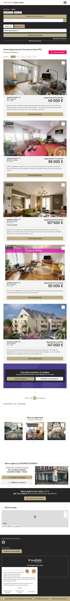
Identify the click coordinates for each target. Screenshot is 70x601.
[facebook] (3, 542)
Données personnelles (42, 598)
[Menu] (65, 2)
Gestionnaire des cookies (59, 598)
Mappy (18, 526)
